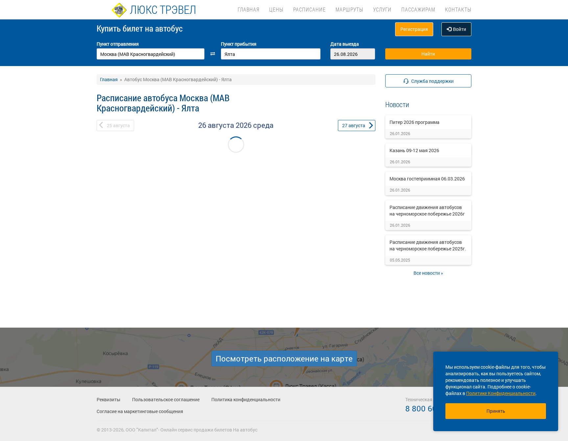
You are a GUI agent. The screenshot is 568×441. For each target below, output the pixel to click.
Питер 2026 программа (414, 122)
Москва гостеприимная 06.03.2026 (427, 178)
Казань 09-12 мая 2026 (414, 150)
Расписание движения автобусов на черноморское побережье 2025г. (428, 245)
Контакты (458, 9)
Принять (495, 411)
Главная (248, 9)
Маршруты (349, 9)
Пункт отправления (118, 44)
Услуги (382, 9)
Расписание (309, 9)
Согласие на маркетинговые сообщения (140, 411)
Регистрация (414, 29)
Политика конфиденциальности (245, 399)
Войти (459, 29)
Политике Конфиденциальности (500, 393)
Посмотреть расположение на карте (284, 358)
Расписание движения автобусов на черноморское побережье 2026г (427, 210)
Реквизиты (108, 399)
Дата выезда (344, 44)
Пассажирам (418, 9)
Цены (276, 9)
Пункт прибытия (238, 44)
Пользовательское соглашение (166, 399)
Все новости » (428, 273)
